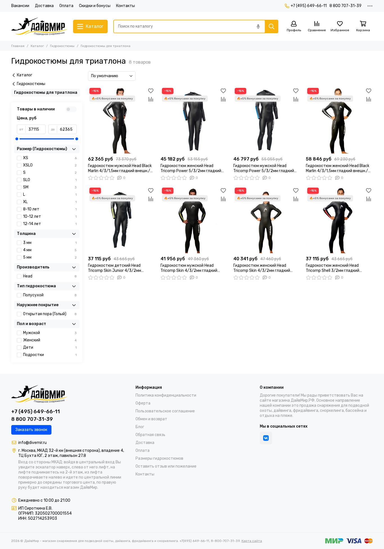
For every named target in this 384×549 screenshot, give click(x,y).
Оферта (142, 403)
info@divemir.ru (32, 442)
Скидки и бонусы (94, 5)
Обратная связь (150, 434)
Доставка (44, 5)
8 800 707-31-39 (345, 5)
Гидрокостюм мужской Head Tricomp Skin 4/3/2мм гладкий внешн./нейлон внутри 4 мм (189, 268)
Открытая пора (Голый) (50, 314)
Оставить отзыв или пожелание (165, 466)
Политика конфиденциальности (165, 395)
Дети (50, 347)
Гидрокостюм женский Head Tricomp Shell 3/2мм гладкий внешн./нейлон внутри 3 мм (332, 268)
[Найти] (271, 26)
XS (50, 157)
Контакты (125, 5)
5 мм (50, 257)
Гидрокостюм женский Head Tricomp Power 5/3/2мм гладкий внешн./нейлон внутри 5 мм (191, 168)
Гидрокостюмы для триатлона (45, 92)
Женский (50, 340)
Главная (17, 46)
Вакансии (20, 5)
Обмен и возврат (151, 419)
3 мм (50, 242)
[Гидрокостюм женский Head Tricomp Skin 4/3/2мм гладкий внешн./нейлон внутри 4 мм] (266, 219)
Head (50, 276)
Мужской (50, 332)
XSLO (50, 165)
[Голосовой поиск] (258, 26)
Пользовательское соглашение (165, 411)
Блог (139, 426)
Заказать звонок (31, 429)
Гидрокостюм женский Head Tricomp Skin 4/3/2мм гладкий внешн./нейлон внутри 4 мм (261, 268)
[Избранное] (150, 90)
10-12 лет (50, 216)
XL (50, 201)
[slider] (17, 139)
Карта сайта (251, 541)
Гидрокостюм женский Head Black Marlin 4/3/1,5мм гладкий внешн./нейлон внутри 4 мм (337, 168)
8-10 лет (50, 209)
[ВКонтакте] (266, 438)
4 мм (50, 250)
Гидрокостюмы (62, 46)
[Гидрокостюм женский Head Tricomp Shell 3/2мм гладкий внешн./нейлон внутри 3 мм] (339, 219)
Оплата (66, 5)
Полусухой (50, 295)
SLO (50, 179)
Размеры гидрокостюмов (159, 458)
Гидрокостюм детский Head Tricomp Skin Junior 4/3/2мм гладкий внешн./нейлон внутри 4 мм (119, 268)
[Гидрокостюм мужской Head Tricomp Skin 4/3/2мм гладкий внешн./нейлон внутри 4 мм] (194, 219)
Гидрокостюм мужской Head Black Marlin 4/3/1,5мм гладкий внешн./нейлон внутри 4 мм (120, 168)
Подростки (50, 354)
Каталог (37, 46)
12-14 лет (50, 223)
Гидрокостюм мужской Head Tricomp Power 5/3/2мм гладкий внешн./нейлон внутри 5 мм (263, 168)
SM (50, 187)
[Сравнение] (150, 99)
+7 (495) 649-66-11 (309, 5)
